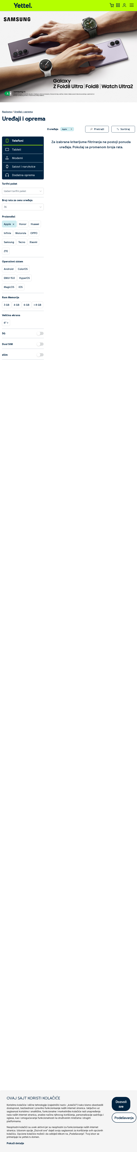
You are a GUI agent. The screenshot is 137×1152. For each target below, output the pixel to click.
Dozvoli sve (121, 1104)
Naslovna (7, 111)
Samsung (9, 242)
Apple (64, 129)
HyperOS (24, 277)
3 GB (6, 304)
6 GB (26, 304)
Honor (22, 223)
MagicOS (9, 286)
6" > (6, 322)
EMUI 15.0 (9, 277)
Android (9, 268)
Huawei (35, 223)
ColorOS (23, 268)
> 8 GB (37, 304)
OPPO (33, 233)
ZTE (6, 251)
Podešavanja (124, 1118)
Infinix (7, 233)
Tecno (21, 242)
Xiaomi (33, 242)
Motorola (20, 233)
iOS (21, 286)
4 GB (16, 304)
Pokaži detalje (15, 1143)
